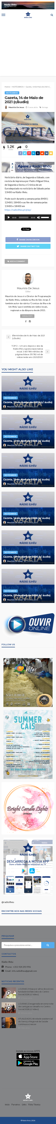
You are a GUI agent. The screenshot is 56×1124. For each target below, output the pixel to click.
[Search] (51, 15)
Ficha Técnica (34, 1104)
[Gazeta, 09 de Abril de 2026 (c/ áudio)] (28, 547)
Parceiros (16, 1104)
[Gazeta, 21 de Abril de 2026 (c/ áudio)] (28, 431)
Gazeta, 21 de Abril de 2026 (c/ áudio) (26, 440)
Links (24, 1104)
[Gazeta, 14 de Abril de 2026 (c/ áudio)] (28, 509)
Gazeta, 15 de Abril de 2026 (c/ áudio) (26, 479)
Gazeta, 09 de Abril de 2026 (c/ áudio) (27, 556)
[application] (28, 217)
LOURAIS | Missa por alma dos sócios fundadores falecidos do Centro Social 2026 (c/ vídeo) (35, 992)
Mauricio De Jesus (16, 107)
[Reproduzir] (8, 217)
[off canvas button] (3, 15)
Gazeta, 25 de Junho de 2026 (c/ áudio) (27, 402)
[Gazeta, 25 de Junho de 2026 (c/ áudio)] (28, 393)
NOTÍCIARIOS (12, 93)
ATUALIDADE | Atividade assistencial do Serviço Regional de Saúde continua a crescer (35, 1021)
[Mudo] (38, 217)
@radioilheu (8, 902)
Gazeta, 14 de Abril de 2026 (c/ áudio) (26, 518)
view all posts (27, 316)
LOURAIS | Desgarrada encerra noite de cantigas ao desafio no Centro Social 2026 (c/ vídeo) (36, 1006)
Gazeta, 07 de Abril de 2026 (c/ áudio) (27, 595)
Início (7, 1104)
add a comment (17, 261)
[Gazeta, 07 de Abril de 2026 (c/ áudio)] (28, 586)
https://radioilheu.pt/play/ (18, 209)
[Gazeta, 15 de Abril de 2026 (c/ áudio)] (28, 470)
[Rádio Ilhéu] (28, 1096)
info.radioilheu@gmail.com (24, 971)
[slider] (45, 217)
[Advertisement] (28, 48)
